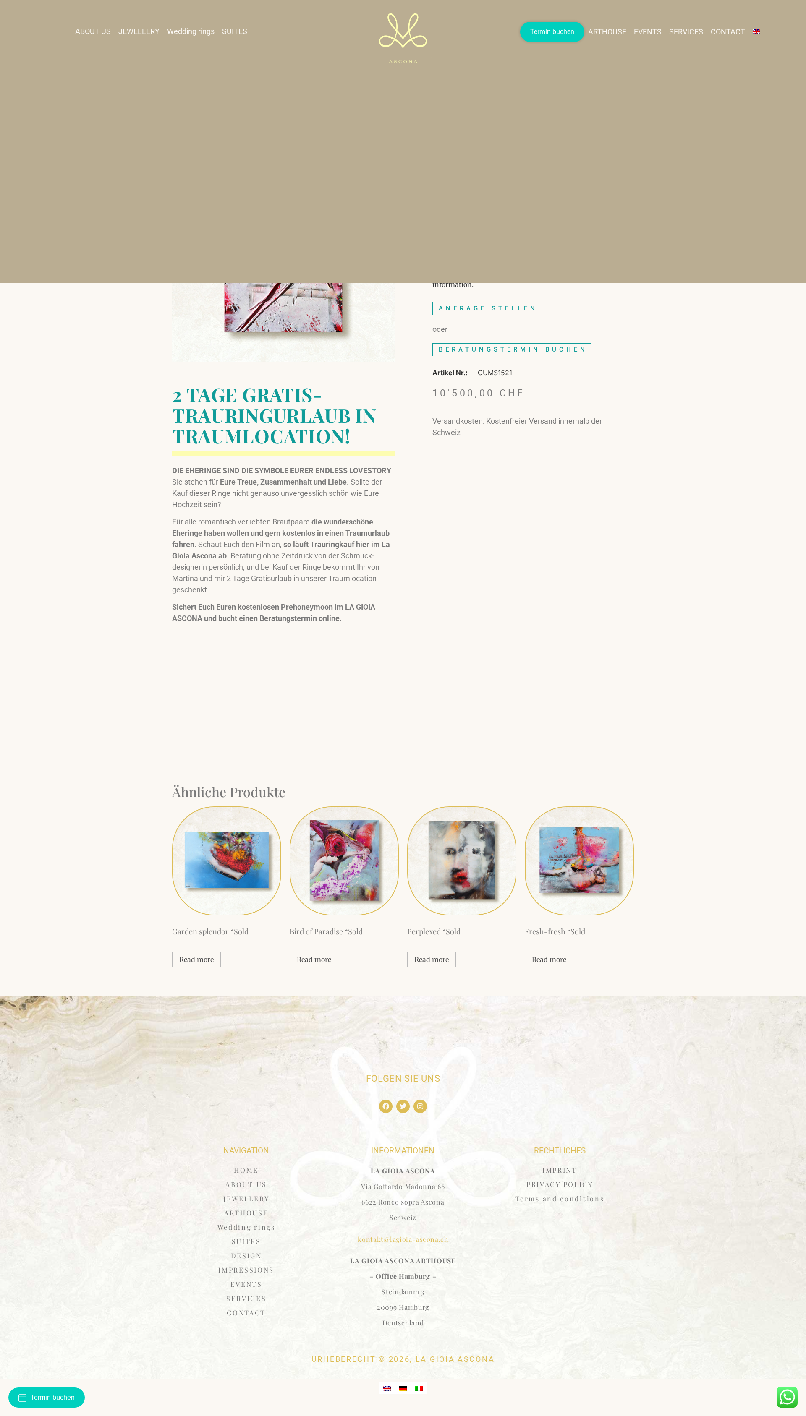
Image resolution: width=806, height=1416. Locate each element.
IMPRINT (559, 1170)
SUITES (234, 31)
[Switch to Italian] (419, 1388)
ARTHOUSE (607, 31)
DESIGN (246, 1255)
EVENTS (648, 31)
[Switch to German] (403, 1388)
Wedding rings (191, 31)
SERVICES (686, 31)
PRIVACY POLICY (559, 1184)
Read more (196, 959)
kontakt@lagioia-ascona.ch (403, 1239)
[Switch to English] (387, 1388)
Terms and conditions (559, 1198)
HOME (246, 1170)
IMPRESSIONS (246, 1269)
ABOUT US (93, 31)
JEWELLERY (139, 31)
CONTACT (728, 31)
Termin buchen (552, 32)
